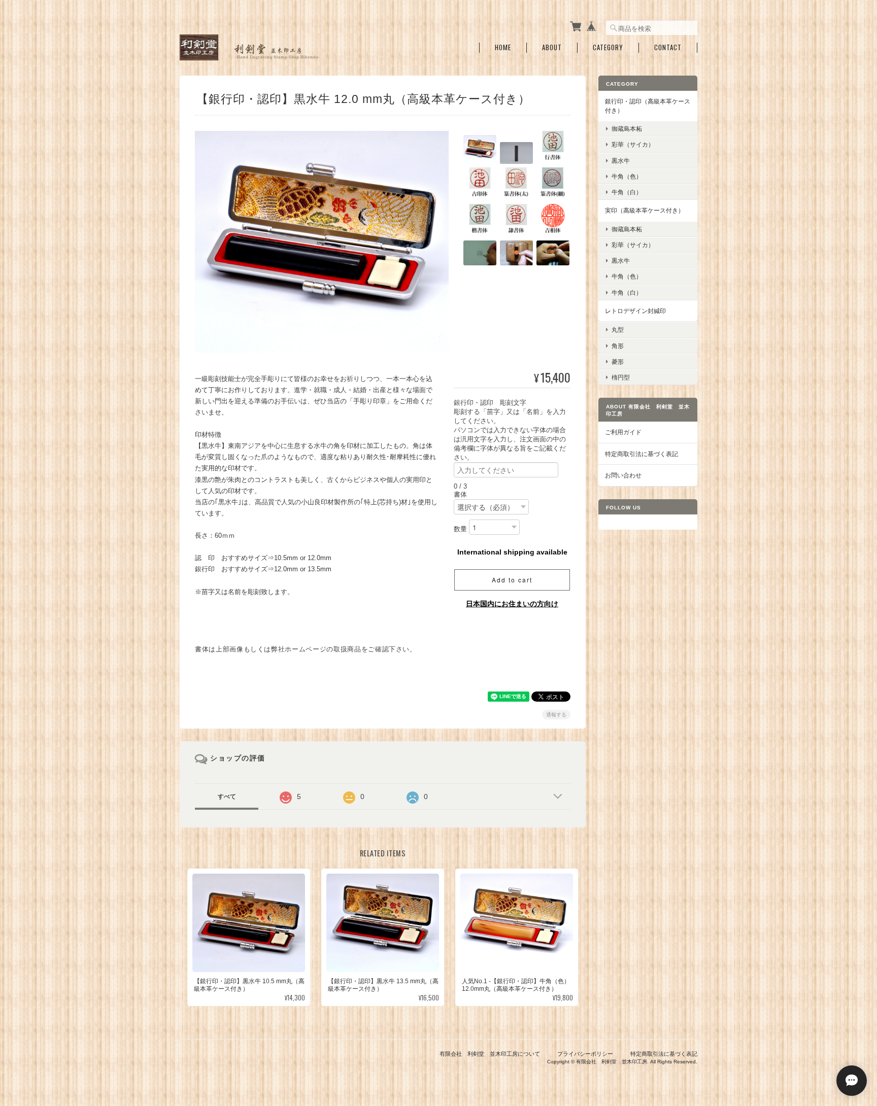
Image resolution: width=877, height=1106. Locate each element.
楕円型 (621, 377)
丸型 (618, 329)
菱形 (618, 361)
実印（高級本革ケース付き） (644, 210)
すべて (227, 796)
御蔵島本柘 (627, 128)
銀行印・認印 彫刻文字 (493, 402)
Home (503, 47)
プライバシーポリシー (585, 1054)
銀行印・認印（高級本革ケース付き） (647, 106)
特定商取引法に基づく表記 (641, 454)
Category (608, 47)
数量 (460, 529)
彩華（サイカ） (633, 144)
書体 (460, 494)
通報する (556, 714)
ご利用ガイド (623, 432)
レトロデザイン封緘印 (635, 310)
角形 (618, 345)
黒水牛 (621, 160)
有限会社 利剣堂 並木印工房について (490, 1054)
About (552, 47)
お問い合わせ (623, 475)
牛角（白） (627, 192)
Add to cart (512, 579)
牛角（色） (627, 176)
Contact (668, 47)
